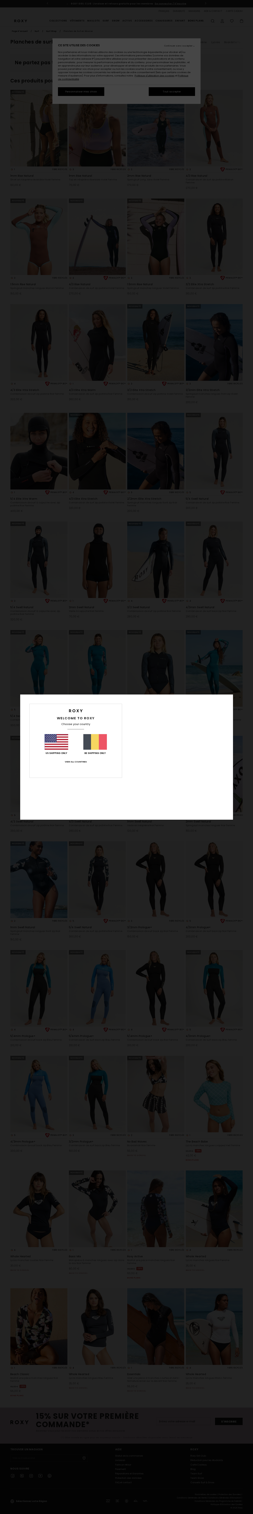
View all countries (76, 761)
